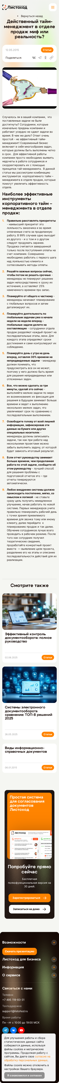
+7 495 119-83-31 (13, 999)
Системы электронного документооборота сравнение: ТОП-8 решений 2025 (28, 713)
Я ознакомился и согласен (24, 1075)
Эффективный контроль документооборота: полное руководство (28, 637)
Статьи (47, 49)
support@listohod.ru (15, 1011)
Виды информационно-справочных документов (26, 749)
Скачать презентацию (19, 951)
